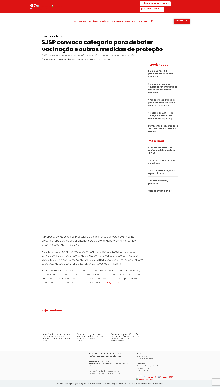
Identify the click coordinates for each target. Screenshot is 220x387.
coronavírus (52, 36)
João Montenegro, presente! (158, 182)
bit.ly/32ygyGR (113, 282)
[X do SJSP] (44, 6)
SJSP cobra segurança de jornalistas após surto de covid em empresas (161, 102)
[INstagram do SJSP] (35, 6)
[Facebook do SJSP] (32, 6)
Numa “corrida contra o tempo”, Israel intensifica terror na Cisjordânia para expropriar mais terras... (56, 337)
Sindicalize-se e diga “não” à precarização (162, 172)
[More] (145, 65)
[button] (156, 21)
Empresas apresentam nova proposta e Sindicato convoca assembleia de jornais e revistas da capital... (91, 337)
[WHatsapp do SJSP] (38, 9)
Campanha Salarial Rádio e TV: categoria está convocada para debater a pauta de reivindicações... (125, 337)
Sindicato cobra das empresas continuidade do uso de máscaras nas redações (162, 88)
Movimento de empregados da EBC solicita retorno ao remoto (163, 128)
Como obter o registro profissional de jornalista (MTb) (161, 150)
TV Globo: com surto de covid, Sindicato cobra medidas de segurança (160, 115)
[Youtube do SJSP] (59, 6)
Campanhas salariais (160, 190)
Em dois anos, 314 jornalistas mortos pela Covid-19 (160, 73)
